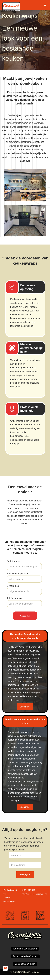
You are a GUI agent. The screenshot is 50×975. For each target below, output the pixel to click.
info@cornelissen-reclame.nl (34, 894)
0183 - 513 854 (28, 890)
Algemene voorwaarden (25, 949)
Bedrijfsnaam (13, 561)
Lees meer (25, 707)
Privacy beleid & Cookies (25, 956)
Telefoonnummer (15, 598)
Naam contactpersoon (17, 573)
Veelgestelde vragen (25, 964)
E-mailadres (13, 586)
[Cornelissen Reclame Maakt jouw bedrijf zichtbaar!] (12, 4)
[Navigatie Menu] (45, 5)
